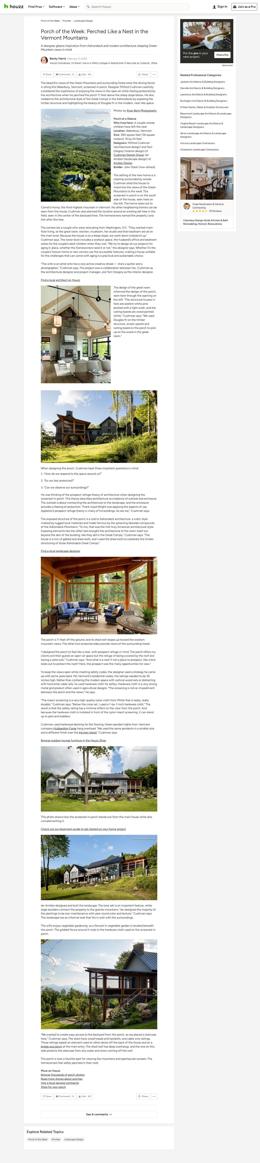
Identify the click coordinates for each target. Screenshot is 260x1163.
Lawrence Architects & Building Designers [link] (203, 94)
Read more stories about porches (61, 1079)
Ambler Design (123, 163)
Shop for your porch (53, 1087)
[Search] (88, 6)
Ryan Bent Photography (142, 110)
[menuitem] (36, 7)
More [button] (154, 63)
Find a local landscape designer (60, 551)
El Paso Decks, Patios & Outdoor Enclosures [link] (204, 107)
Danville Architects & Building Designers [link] (202, 88)
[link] (211, 211)
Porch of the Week (37, 1139)
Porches (56, 1139)
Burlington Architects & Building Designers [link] (203, 100)
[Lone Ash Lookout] (76, 155)
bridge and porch (51, 1046)
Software (55, 7)
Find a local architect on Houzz (60, 280)
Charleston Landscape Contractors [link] (199, 149)
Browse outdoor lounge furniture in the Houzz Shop (73, 740)
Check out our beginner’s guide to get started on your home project (83, 829)
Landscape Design (73, 1139)
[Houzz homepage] (14, 6)
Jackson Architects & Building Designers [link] (202, 81)
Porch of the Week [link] (50, 20)
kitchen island (87, 732)
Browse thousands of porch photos (63, 1074)
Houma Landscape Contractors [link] (197, 143)
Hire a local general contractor (60, 1083)
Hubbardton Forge (64, 728)
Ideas (73, 7)
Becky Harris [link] (58, 58)
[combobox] (137, 6)
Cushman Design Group (97, 112)
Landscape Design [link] (83, 20)
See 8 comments (97, 1114)
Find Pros (35, 7)
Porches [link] (67, 20)
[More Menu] (154, 74)
